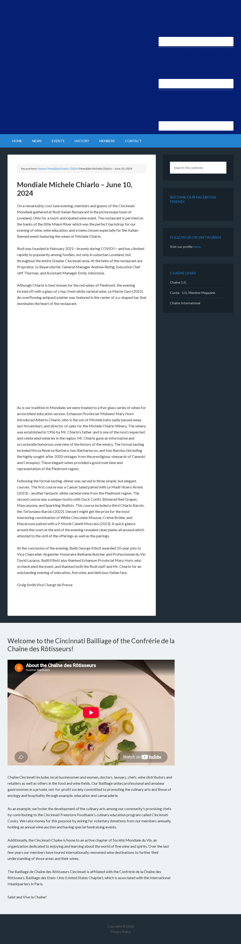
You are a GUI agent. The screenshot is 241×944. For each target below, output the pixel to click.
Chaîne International (185, 303)
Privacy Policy (121, 932)
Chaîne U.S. (178, 282)
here (196, 247)
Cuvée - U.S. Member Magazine (192, 293)
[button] (21, 356)
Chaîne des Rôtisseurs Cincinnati (48, 16)
